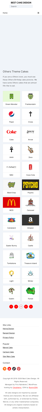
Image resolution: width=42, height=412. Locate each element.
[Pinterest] (18, 370)
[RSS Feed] (4, 370)
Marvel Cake (8, 347)
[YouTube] (9, 370)
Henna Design (8, 329)
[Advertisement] (21, 40)
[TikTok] (14, 370)
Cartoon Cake (8, 352)
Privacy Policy (8, 337)
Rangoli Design (9, 333)
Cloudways (17, 387)
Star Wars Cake (9, 356)
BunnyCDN (33, 387)
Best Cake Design (21, 3)
